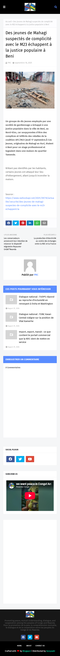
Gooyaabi (50, 651)
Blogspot (27, 651)
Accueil (9, 22)
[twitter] (20, 459)
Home (19, 646)
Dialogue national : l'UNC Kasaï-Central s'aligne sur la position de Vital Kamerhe (36, 318)
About (29, 646)
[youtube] (30, 459)
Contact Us (40, 646)
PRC (9, 63)
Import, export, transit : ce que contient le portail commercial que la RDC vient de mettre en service (35, 337)
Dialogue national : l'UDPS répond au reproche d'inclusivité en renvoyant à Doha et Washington (36, 300)
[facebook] (10, 459)
